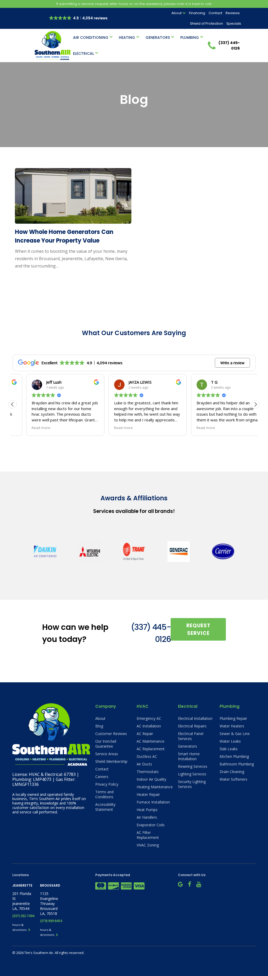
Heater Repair (148, 794)
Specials (233, 23)
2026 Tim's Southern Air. (35, 952)
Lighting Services (192, 773)
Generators (158, 37)
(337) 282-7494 (23, 916)
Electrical (83, 53)
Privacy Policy (106, 784)
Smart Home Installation (189, 756)
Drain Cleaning (232, 771)
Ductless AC (147, 756)
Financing (197, 12)
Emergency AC (149, 718)
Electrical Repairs (192, 725)
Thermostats (148, 771)
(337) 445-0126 (151, 633)
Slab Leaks (229, 748)
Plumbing (189, 37)
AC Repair (145, 733)
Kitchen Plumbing (234, 756)
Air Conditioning (90, 37)
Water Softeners (233, 779)
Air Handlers (147, 817)
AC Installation (149, 725)
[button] (255, 404)
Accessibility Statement (105, 807)
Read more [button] (27, 427)
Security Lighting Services (192, 784)
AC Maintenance (150, 741)
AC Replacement (151, 748)
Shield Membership (111, 761)
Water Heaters (232, 725)
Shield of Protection (206, 23)
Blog (99, 725)
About (176, 12)
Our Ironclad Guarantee (105, 744)
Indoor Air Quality (151, 779)
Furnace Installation (153, 802)
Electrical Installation (195, 718)
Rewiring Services (192, 766)
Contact (215, 12)
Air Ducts (144, 764)
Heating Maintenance (155, 786)
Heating (127, 37)
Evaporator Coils (151, 824)
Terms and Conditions (104, 794)
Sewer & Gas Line (235, 733)
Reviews (233, 12)
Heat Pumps (147, 809)
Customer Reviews (111, 733)
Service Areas (106, 753)
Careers (101, 776)
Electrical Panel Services (190, 736)
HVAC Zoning (148, 845)
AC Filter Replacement (148, 835)
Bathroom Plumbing (237, 764)
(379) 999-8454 (51, 921)
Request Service (198, 629)
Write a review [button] (232, 362)
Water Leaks (230, 741)
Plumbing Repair (233, 718)
